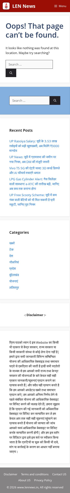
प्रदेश (12, 268)
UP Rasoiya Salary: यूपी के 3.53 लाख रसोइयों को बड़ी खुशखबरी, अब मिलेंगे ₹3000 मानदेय (34, 146)
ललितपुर (14, 287)
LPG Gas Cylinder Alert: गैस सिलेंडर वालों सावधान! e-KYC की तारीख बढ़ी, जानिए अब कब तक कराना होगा (34, 184)
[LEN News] (6, 6)
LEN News (23, 6)
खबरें (12, 243)
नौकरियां (14, 262)
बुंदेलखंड (14, 275)
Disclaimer (10, 474)
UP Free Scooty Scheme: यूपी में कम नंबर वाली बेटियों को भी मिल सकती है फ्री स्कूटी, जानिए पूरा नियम (33, 200)
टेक (11, 249)
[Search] (11, 73)
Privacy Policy (43, 480)
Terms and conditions (35, 474)
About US (24, 480)
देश (11, 256)
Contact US (59, 474)
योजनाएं (13, 281)
